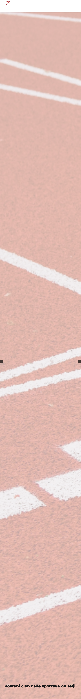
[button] (1, 361)
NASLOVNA (25, 8)
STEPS (67, 8)
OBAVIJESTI (60, 8)
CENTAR (46, 8)
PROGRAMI (39, 8)
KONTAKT (74, 8)
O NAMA (32, 8)
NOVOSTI (53, 8)
